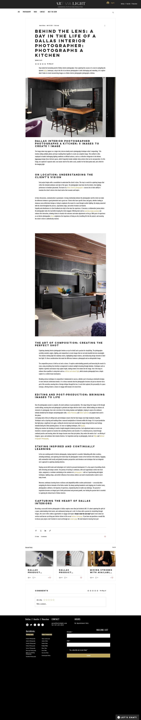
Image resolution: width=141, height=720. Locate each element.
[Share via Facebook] (36, 531)
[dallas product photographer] (39, 558)
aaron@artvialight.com (59, 623)
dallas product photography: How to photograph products (69, 571)
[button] (113, 12)
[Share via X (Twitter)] (41, 531)
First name (69, 632)
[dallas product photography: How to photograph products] (70, 558)
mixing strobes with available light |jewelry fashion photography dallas (101, 571)
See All (114, 547)
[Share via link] (50, 531)
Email (68, 641)
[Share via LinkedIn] (45, 531)
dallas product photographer (38, 571)
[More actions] (105, 25)
